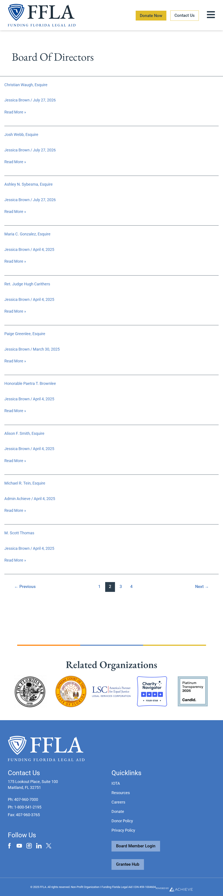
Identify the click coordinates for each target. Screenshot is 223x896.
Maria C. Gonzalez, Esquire (27, 234)
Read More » (15, 111)
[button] (23, 799)
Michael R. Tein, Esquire (24, 483)
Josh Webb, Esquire (21, 134)
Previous (25, 586)
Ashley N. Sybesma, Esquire (28, 184)
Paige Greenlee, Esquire (24, 333)
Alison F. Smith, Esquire (24, 433)
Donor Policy (122, 821)
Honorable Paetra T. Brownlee (30, 383)
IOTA (116, 783)
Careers (118, 802)
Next (202, 586)
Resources (121, 792)
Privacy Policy (123, 830)
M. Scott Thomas (19, 533)
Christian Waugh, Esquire (25, 84)
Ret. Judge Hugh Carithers (27, 284)
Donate (118, 811)
